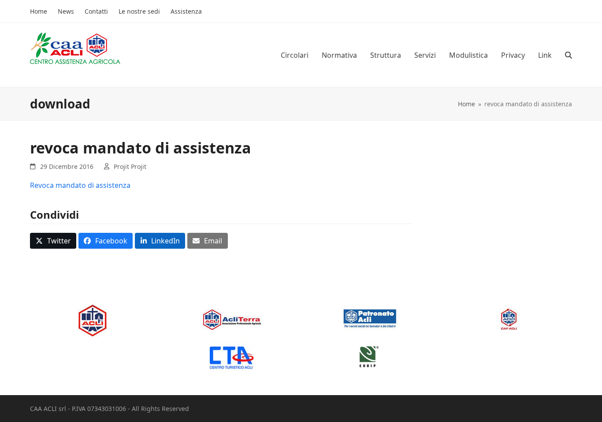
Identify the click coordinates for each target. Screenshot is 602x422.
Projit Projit (130, 166)
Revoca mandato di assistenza (80, 185)
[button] (568, 55)
